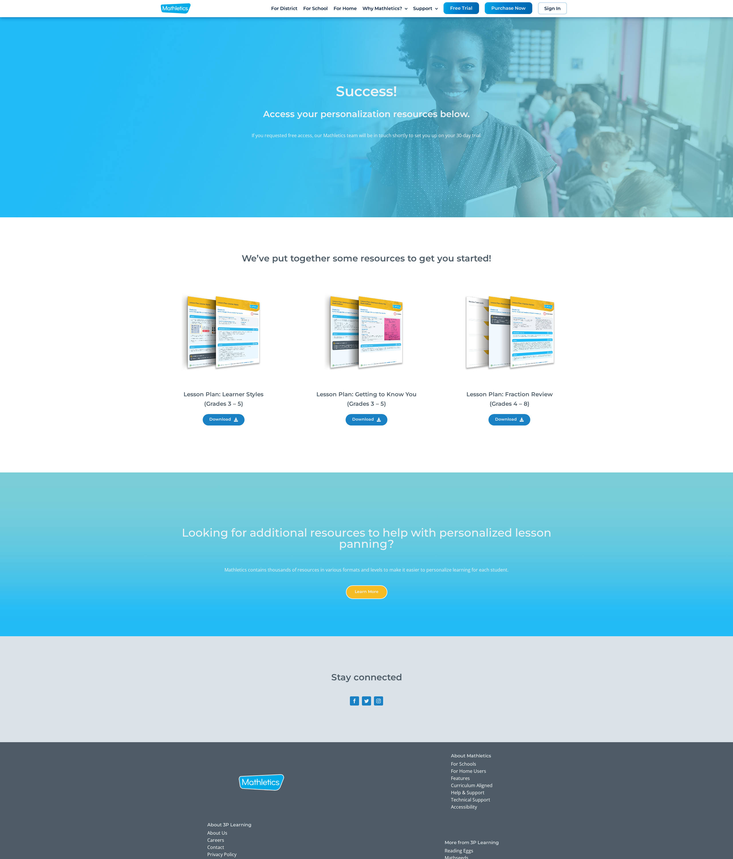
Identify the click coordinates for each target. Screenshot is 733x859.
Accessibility (464, 807)
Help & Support (467, 792)
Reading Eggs (459, 851)
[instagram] (378, 701)
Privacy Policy (222, 854)
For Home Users (468, 771)
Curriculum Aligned (471, 785)
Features (460, 778)
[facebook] (354, 701)
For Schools (463, 764)
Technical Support (470, 800)
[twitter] (366, 701)
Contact (215, 847)
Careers (215, 840)
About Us (217, 833)
